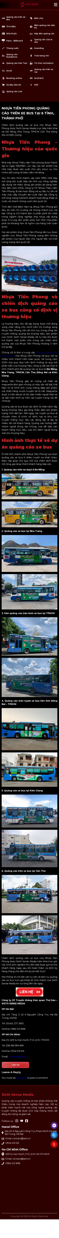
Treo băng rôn (41, 55)
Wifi (36, 85)
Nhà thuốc (11, 33)
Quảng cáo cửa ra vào (43, 40)
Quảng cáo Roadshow (12, 55)
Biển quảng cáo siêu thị (44, 26)
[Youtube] (26, 1121)
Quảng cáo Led (14, 91)
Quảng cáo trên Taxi (16, 63)
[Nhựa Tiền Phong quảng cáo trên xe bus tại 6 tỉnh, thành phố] (29, 8)
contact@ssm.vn (18, 1056)
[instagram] (16, 1121)
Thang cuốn (12, 48)
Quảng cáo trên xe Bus (15, 18)
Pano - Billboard (14, 40)
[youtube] (21, 1121)
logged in (21, 1078)
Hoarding (39, 48)
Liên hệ (15, 1065)
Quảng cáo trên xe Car (43, 70)
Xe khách (39, 78)
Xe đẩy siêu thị (13, 85)
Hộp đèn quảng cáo (44, 33)
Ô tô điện (11, 26)
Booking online (14, 78)
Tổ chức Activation (44, 63)
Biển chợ (38, 18)
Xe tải (9, 70)
